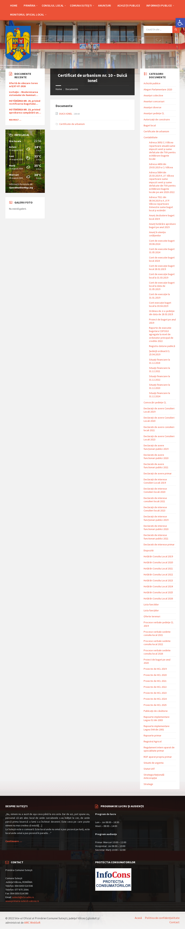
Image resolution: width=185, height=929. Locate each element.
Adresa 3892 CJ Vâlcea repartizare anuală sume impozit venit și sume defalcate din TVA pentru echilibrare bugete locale (162, 150)
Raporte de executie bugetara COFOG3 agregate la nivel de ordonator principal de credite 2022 (161, 334)
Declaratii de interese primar (159, 544)
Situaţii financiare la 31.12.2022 (159, 378)
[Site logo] (18, 61)
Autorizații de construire (157, 119)
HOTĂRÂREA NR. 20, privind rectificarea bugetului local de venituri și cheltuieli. (24, 102)
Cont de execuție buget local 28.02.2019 (162, 267)
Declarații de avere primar (158, 473)
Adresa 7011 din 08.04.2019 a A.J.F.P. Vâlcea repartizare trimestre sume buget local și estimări (161, 204)
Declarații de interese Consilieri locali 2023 (155, 509)
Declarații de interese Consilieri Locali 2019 (155, 481)
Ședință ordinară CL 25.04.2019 (159, 352)
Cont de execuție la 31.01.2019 (159, 296)
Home (59, 89)
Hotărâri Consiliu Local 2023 (158, 580)
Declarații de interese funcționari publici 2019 (156, 518)
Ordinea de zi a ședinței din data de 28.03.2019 (162, 312)
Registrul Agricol (153, 741)
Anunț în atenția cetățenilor (157, 234)
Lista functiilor (151, 604)
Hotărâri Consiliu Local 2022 (158, 574)
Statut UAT (149, 768)
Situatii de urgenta (154, 762)
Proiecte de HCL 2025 (155, 705)
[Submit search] (176, 29)
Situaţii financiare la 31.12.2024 (159, 394)
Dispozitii (149, 550)
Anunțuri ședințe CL (154, 113)
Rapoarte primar (152, 735)
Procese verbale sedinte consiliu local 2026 (157, 652)
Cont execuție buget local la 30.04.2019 (160, 304)
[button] (180, 22)
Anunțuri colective (153, 95)
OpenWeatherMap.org (21, 187)
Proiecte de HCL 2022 (155, 686)
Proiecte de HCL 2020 (155, 675)
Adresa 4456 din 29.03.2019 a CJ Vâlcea (161, 165)
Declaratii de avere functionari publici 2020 (156, 456)
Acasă (138, 918)
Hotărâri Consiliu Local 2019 (158, 556)
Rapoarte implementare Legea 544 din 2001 (156, 727)
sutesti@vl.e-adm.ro (23, 897)
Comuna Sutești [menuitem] (81, 5)
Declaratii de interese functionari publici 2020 (156, 527)
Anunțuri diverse (152, 107)
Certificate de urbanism (72, 124)
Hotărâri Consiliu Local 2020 (158, 562)
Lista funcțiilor (151, 610)
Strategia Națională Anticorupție (154, 776)
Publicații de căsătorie (156, 711)
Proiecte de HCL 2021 (155, 681)
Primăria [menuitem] (29, 5)
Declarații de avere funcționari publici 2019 (156, 447)
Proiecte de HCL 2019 (155, 668)
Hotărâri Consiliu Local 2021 (158, 568)
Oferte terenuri (152, 616)
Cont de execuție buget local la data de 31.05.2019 (162, 286)
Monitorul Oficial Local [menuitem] (27, 14)
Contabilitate (151, 137)
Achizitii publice (152, 83)
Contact (174, 922)
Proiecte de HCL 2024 (155, 698)
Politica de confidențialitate (162, 918)
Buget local (150, 125)
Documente (72, 89)
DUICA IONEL (66, 113)
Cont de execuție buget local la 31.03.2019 (162, 276)
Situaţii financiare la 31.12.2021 (159, 369)
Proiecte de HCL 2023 (155, 692)
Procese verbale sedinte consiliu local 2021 (157, 633)
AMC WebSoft (32, 922)
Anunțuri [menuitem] (104, 5)
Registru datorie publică (162, 346)
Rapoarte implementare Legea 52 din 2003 (156, 718)
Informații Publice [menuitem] (159, 5)
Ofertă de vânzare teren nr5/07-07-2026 (23, 85)
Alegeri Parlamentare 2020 (158, 89)
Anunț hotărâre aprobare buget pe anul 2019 (162, 225)
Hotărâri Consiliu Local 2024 (158, 586)
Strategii (148, 784)
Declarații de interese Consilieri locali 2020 (155, 490)
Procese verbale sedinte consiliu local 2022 (157, 642)
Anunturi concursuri (154, 101)
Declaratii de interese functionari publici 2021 (156, 536)
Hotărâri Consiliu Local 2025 (158, 592)
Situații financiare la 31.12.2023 (159, 386)
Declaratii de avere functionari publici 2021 (156, 465)
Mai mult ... (15, 119)
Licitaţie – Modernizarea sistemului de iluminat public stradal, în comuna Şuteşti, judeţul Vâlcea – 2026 (24, 94)
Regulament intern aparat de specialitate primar (159, 749)
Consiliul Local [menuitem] (53, 5)
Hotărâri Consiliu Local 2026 (158, 598)
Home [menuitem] (13, 5)
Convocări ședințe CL (155, 402)
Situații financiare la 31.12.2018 (159, 361)
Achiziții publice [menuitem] (128, 5)
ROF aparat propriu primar (158, 756)
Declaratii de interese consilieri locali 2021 (155, 499)
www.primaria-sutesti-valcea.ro (22, 901)
